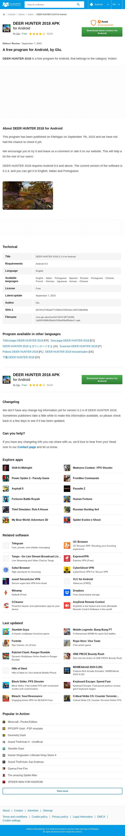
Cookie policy (40, 817)
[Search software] (78, 4)
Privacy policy (60, 817)
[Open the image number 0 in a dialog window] (28, 195)
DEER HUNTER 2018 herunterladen (66, 351)
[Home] (4, 14)
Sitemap (48, 810)
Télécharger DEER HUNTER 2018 (23, 340)
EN (114, 4)
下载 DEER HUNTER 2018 (18, 357)
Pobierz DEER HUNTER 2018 (20, 351)
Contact (18, 810)
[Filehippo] (12, 4)
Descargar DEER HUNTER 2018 (70, 340)
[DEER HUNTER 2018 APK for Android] (6, 28)
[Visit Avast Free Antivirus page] (102, 23)
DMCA (101, 817)
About (6, 810)
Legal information (83, 817)
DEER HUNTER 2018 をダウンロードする (28, 346)
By (16, 33)
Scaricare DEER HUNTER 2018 (78, 346)
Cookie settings (12, 820)
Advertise (33, 810)
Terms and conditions (15, 817)
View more (62, 791)
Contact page (26, 447)
